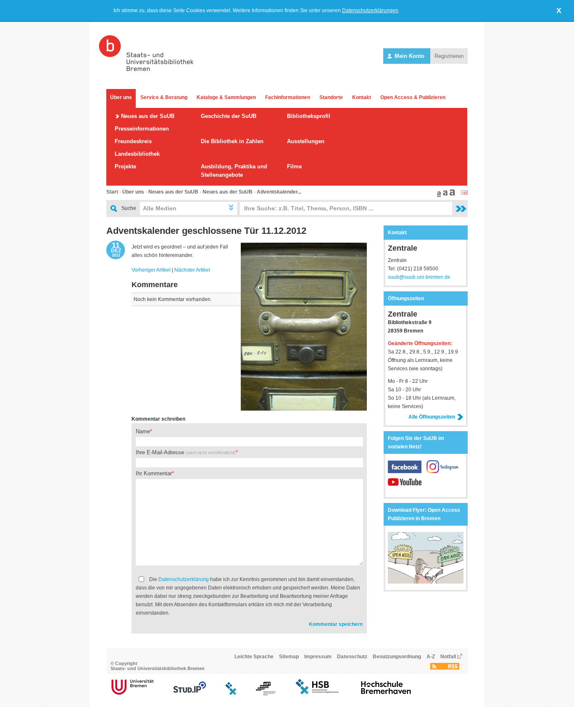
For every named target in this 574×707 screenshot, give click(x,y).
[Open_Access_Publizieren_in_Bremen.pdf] (425, 582)
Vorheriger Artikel (151, 270)
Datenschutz (352, 657)
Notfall (448, 657)
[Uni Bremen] (133, 694)
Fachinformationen (287, 97)
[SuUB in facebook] (407, 471)
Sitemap (289, 657)
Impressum (318, 657)
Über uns (121, 97)
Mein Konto (409, 56)
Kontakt (361, 97)
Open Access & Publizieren (412, 97)
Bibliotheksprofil (308, 116)
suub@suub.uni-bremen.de (419, 277)
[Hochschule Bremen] (318, 694)
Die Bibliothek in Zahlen (232, 141)
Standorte (331, 97)
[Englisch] (464, 193)
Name (143, 431)
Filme (294, 166)
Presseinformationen (142, 129)
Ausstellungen (305, 141)
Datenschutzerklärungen (370, 10)
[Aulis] (231, 694)
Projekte (125, 166)
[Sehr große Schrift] (451, 195)
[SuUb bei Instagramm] (443, 471)
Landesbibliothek (137, 154)
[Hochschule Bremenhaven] (386, 694)
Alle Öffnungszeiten (431, 417)
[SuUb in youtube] (404, 487)
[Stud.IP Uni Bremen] (189, 694)
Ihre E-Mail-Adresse (186, 452)
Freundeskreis (133, 141)
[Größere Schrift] (444, 195)
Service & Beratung (163, 97)
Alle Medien (159, 208)
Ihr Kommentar (154, 473)
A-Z (431, 657)
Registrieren (448, 56)
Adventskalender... (279, 192)
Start (112, 192)
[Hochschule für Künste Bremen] (266, 694)
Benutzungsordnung (397, 657)
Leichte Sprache (254, 657)
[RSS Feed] (444, 668)
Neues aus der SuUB (147, 116)
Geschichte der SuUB (228, 116)
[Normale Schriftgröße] (438, 195)
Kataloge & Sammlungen (226, 97)
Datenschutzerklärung (183, 579)
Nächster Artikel (192, 270)
